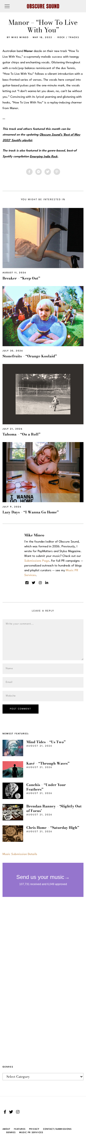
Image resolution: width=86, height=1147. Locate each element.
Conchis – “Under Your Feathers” (46, 787)
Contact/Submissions (57, 1129)
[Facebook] (29, 172)
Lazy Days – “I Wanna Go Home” (31, 512)
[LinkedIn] (46, 583)
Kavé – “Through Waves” (47, 763)
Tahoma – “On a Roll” (21, 434)
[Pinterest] (57, 172)
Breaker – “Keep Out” (21, 278)
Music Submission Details (20, 854)
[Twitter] (47, 172)
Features (19, 1129)
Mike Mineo (20, 37)
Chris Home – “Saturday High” (52, 827)
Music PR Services (31, 1133)
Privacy (34, 1129)
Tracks (74, 37)
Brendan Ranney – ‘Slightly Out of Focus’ (54, 808)
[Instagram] (40, 583)
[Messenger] (38, 172)
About (6, 1129)
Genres (11, 1133)
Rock (61, 37)
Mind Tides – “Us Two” (46, 742)
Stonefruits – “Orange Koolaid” (30, 356)
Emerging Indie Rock (44, 156)
